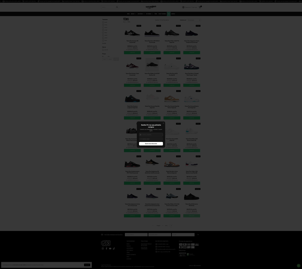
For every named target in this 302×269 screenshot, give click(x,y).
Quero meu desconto (151, 143)
